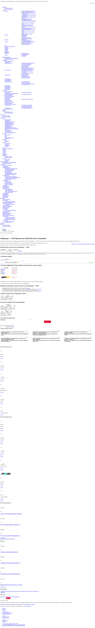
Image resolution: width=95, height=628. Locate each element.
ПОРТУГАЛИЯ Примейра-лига (11, 127)
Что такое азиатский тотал (10, 218)
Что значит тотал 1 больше (10, 217)
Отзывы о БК (5, 166)
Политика (7, 160)
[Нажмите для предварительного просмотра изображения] (83, 243)
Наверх (47, 321)
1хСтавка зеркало (8, 179)
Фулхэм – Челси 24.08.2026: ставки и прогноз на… (10, 535)
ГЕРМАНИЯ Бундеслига (9, 124)
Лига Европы (7, 120)
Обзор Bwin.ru (5, 194)
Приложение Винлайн (9, 170)
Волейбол (4, 150)
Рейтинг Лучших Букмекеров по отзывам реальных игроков (14, 625)
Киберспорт (5, 154)
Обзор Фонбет (5, 197)
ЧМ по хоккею (7, 134)
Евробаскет (7, 141)
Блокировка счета (6, 207)
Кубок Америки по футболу (10, 132)
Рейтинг (4, 615)
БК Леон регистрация (9, 184)
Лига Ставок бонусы (9, 189)
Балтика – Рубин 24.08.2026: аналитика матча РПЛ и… (11, 513)
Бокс (3, 147)
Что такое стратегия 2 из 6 (10, 204)
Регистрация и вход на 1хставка (11, 176)
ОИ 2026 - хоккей (8, 156)
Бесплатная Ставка (6, 225)
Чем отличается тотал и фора (8, 215)
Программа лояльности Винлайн (11, 168)
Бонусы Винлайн (8, 171)
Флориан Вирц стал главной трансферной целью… (10, 573)
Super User (7, 259)
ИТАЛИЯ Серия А (8, 125)
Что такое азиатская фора (9, 221)
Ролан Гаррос (7, 145)
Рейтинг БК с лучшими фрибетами (9, 162)
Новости (2, 223)
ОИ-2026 (4, 155)
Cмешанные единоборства (8, 148)
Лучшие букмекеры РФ (7, 165)
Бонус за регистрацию (7, 226)
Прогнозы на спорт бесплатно (9, 325)
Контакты (4, 610)
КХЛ (6, 135)
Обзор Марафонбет (6, 186)
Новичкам (2, 198)
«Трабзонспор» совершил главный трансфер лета (10, 562)
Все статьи (3, 592)
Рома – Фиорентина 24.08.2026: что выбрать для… (10, 524)
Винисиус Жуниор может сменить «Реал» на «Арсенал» (11, 584)
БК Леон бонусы (8, 181)
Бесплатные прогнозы (7, 116)
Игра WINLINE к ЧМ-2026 (10, 174)
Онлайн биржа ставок (7, 222)
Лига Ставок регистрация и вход (11, 191)
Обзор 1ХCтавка (6, 175)
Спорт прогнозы (6, 617)
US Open (6, 146)
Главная (4, 608)
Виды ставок (5, 200)
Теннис (4, 142)
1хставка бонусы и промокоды (10, 178)
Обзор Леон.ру (5, 180)
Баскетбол (4, 139)
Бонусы (1, 224)
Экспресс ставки (6, 212)
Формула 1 (5, 153)
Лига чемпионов (8, 119)
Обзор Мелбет (5, 187)
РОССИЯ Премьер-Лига (9, 121)
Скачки (4, 152)
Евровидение (7, 159)
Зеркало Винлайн (8, 172)
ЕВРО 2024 (7, 129)
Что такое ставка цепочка (9, 201)
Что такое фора (5, 220)
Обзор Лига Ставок (6, 188)
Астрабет (39, 291)
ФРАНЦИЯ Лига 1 (8, 126)
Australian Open (8, 143)
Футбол (4, 118)
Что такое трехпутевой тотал (10, 219)
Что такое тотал (5, 216)
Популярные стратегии (7, 203)
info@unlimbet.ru (28, 606)
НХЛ (6, 136)
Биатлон (4, 151)
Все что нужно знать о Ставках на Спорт (10, 623)
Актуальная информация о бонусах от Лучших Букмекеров (14, 624)
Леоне (37, 290)
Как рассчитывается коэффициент (9, 202)
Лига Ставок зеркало (9, 190)
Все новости (2, 587)
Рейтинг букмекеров (4, 161)
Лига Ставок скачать (9, 192)
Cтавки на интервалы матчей (10, 210)
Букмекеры (2, 164)
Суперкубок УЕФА (8, 130)
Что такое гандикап (6, 214)
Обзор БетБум (5, 196)
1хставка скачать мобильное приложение (12, 177)
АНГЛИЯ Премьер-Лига (9, 122)
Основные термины (6, 199)
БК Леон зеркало (8, 182)
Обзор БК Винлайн (6, 167)
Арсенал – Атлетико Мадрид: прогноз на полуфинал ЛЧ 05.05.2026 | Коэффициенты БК (45, 334)
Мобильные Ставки (6, 211)
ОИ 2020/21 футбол (8, 157)
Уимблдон (7, 144)
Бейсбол (4, 149)
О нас (4, 609)
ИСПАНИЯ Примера (9, 123)
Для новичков (5, 620)
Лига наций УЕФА (8, 131)
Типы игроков (5, 208)
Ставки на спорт (6, 616)
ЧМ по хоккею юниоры (9, 137)
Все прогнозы (3, 537)
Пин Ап (40, 289)
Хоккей (4, 133)
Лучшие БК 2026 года (7, 163)
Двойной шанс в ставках (7, 213)
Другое (4, 158)
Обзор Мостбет (5, 193)
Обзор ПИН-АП (6, 195)
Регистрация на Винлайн (9, 169)
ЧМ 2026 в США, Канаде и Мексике (12, 128)
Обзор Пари (5, 185)
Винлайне (28, 288)
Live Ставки (5, 209)
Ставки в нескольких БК (7, 206)
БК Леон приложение (9, 183)
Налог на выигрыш (6, 205)
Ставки (1, 117)
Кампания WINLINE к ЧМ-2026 (11, 173)
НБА (6, 140)
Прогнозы (2, 114)
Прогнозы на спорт (6, 115)
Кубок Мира (7, 138)
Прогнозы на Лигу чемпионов (10, 326)
